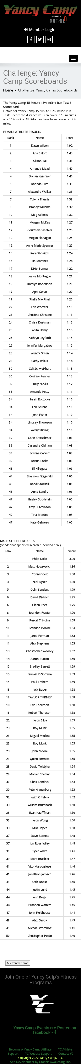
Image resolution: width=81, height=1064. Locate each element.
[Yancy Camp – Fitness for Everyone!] (40, 13)
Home (8, 90)
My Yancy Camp (17, 963)
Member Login (42, 29)
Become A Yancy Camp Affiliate (30, 1049)
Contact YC (65, 1053)
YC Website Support (38, 1053)
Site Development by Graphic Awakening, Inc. (40, 1062)
